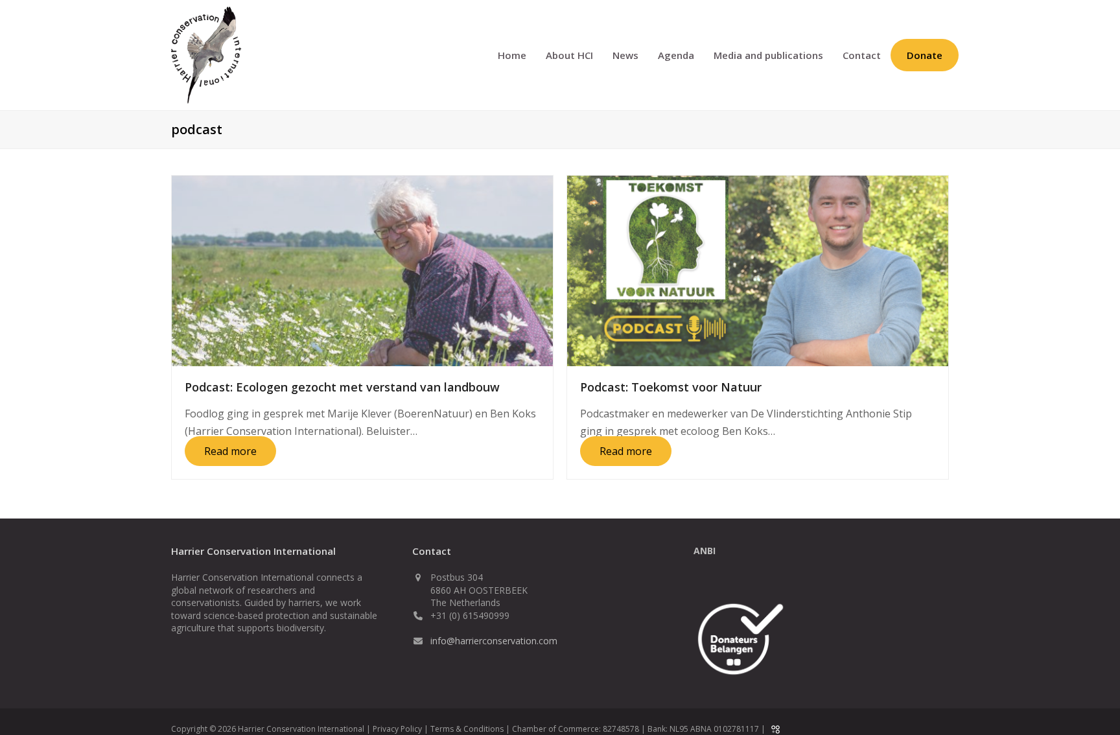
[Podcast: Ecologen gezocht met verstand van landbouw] (362, 269)
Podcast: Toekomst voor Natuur (671, 387)
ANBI (705, 550)
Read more (230, 451)
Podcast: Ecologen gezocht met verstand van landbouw (342, 387)
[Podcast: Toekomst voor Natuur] (757, 269)
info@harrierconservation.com (493, 641)
